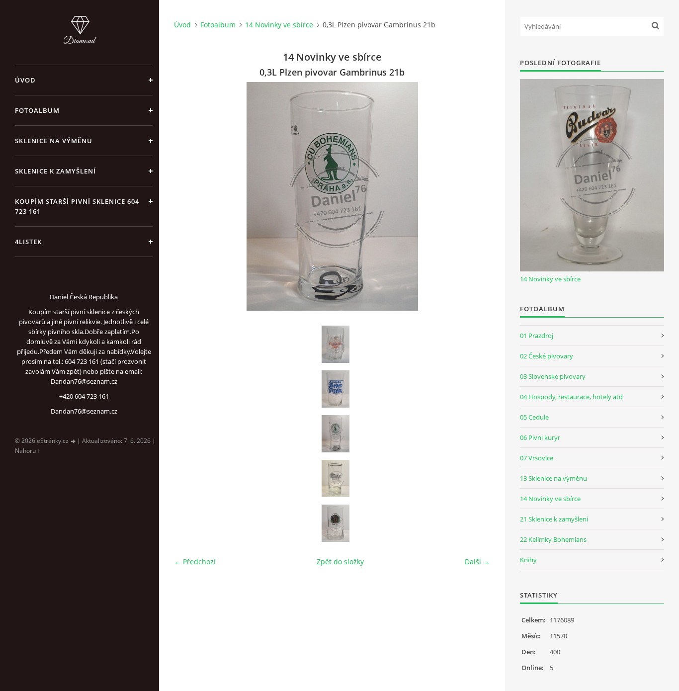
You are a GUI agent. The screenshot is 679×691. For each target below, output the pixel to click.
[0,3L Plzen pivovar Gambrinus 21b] (335, 433)
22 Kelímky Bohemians (553, 539)
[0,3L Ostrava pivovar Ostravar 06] (335, 478)
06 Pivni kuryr (540, 437)
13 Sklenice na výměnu (553, 478)
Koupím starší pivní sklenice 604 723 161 (77, 206)
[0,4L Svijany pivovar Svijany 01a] (335, 523)
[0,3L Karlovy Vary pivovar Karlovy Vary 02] (335, 389)
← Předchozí (195, 561)
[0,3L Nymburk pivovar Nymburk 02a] (335, 344)
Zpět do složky (340, 561)
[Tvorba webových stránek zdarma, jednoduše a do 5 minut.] (73, 441)
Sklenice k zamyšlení (55, 171)
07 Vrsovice (536, 457)
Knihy (528, 559)
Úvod (25, 80)
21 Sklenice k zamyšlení (554, 519)
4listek (28, 241)
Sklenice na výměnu (53, 140)
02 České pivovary (546, 355)
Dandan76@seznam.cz (84, 411)
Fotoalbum (37, 110)
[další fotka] (474, 196)
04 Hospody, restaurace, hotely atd (571, 396)
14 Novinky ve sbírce (279, 24)
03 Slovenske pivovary (553, 376)
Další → (477, 561)
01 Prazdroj (536, 335)
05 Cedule (534, 417)
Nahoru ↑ (27, 450)
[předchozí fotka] (190, 196)
